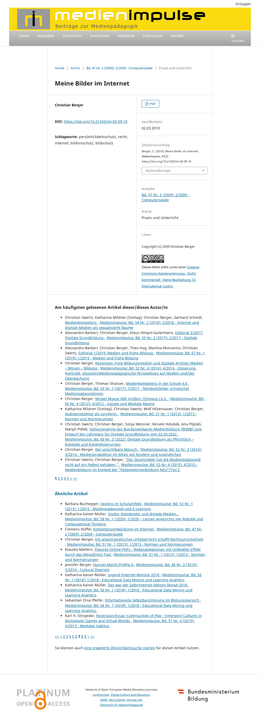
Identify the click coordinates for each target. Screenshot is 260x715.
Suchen (237, 40)
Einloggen (243, 4)
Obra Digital (117, 700)
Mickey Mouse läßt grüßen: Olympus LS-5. (131, 398)
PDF (152, 104)
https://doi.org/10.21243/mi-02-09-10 (95, 121)
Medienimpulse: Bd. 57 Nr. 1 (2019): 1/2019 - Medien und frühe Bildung (135, 355)
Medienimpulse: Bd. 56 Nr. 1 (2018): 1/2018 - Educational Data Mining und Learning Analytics (133, 577)
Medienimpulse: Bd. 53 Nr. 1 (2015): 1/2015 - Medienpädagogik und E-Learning (129, 506)
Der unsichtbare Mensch (116, 449)
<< (57, 636)
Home (24, 35)
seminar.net (134, 700)
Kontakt (177, 35)
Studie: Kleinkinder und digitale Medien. (143, 513)
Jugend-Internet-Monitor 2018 (134, 574)
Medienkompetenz (81, 322)
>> (75, 478)
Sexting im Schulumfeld (121, 503)
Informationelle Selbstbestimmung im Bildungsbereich (152, 600)
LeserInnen (72, 35)
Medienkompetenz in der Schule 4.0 (157, 383)
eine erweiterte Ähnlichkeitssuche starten (119, 647)
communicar (101, 694)
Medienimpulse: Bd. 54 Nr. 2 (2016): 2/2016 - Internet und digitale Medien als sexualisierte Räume (132, 325)
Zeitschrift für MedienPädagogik (121, 705)
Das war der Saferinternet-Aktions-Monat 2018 (148, 585)
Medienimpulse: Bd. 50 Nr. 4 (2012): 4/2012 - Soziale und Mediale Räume (134, 401)
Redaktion (126, 35)
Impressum (152, 35)
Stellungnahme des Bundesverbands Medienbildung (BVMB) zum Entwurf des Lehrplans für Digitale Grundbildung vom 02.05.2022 (133, 432)
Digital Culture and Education (130, 694)
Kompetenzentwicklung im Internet (124, 529)
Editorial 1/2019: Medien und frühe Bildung (116, 353)
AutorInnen (100, 35)
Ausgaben (46, 35)
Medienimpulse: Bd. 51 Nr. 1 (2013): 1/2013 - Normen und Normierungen (130, 544)
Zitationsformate (158, 170)
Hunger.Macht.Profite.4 (113, 564)
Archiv (75, 68)
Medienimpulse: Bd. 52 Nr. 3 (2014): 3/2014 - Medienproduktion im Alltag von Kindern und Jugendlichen (133, 452)
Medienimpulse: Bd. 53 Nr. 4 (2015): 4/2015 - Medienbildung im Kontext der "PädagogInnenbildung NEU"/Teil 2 (131, 467)
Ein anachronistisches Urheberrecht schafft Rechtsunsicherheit (149, 539)
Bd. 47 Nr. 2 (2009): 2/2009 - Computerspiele (119, 68)
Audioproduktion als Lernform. (91, 413)
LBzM (103, 700)
